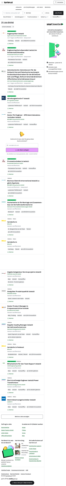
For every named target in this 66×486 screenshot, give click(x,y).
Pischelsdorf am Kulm (14, 59)
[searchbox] (22, 145)
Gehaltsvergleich (6, 466)
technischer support (35, 446)
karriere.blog (19, 440)
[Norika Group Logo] (9, 479)
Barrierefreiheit (14, 474)
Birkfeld (11, 22)
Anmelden (60, 2)
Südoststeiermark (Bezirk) (34, 86)
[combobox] (13, 13)
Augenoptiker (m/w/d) (15, 34)
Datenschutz (5, 474)
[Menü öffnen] (2, 2)
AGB (27, 470)
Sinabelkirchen (12, 354)
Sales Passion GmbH (7, 430)
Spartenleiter (5, 427)
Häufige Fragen (5, 470)
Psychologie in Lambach (33, 452)
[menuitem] (9, 17)
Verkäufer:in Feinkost (15, 347)
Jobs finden (58, 13)
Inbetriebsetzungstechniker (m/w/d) (21, 400)
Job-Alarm (40, 7)
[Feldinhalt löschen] (42, 13)
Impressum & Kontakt (17, 470)
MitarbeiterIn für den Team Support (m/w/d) (24, 364)
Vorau (23, 433)
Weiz (9, 279)
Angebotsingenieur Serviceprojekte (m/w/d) (24, 272)
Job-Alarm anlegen (23, 150)
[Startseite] (9, 2)
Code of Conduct (26, 474)
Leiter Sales (4, 433)
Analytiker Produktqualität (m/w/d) (20, 291)
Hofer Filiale (32, 449)
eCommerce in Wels (34, 456)
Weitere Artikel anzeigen (19, 458)
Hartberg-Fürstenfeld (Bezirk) (17, 86)
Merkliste (47, 7)
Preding (13, 315)
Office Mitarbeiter (6, 436)
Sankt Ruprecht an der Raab (16, 334)
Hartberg (10, 41)
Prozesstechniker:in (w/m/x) (18, 161)
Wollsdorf (11, 212)
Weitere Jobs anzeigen (22, 416)
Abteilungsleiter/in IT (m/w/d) (18, 98)
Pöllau (24, 430)
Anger (24, 427)
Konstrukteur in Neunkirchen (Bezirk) (35, 460)
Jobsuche (18, 7)
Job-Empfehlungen (29, 7)
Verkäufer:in (12, 222)
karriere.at (33, 443)
